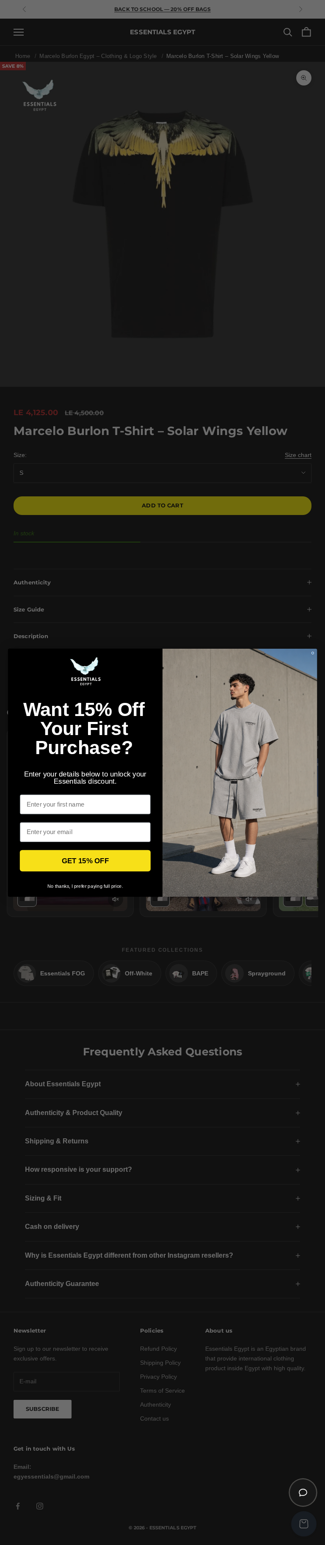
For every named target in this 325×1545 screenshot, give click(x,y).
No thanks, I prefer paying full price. (85, 886)
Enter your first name (51, 788)
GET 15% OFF (85, 860)
